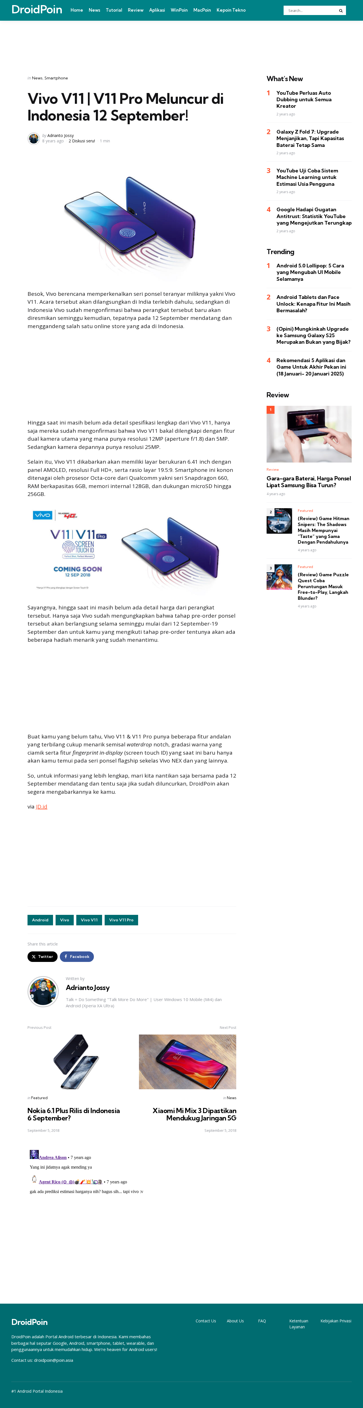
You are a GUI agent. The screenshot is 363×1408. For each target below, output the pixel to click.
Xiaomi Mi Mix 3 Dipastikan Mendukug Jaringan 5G (194, 1114)
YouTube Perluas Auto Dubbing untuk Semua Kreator (304, 99)
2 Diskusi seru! (82, 140)
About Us (235, 1320)
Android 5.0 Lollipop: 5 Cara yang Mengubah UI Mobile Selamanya (310, 272)
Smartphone (56, 78)
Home (77, 10)
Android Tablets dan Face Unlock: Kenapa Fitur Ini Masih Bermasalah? (314, 304)
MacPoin (202, 10)
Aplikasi (157, 10)
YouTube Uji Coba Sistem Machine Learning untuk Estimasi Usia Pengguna (307, 177)
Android (40, 920)
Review (135, 10)
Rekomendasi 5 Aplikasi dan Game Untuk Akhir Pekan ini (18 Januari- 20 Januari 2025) (311, 367)
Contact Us (206, 1320)
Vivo (64, 920)
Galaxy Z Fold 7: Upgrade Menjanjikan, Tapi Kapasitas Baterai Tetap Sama (310, 138)
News (94, 10)
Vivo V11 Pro (121, 920)
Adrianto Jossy (60, 135)
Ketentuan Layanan (298, 1323)
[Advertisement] (181, 40)
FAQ (262, 1320)
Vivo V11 (89, 920)
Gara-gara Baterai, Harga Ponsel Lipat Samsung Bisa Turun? (309, 482)
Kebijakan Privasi (335, 1320)
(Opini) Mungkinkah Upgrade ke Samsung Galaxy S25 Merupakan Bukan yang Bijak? (314, 335)
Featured (39, 1097)
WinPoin (179, 10)
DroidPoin (36, 9)
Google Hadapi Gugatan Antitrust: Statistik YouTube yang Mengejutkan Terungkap (314, 216)
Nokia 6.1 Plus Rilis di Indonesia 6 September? (74, 1114)
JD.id (41, 806)
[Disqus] (132, 1218)
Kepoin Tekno (231, 10)
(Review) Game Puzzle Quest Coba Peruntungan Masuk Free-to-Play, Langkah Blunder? (323, 586)
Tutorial (114, 10)
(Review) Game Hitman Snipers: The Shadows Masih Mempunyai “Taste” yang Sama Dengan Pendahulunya (323, 530)
